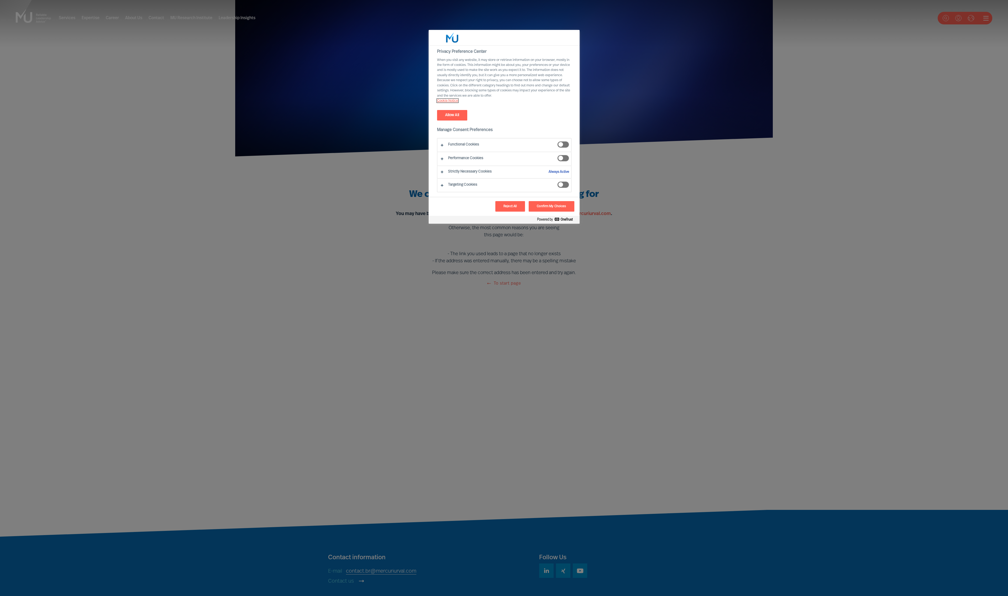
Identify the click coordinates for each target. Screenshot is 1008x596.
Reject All (510, 206)
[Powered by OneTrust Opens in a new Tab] (557, 220)
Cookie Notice (447, 100)
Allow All (452, 115)
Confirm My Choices (551, 206)
